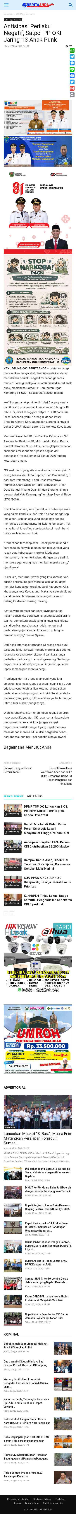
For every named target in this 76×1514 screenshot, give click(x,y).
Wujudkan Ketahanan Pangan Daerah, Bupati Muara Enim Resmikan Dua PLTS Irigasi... (48, 1246)
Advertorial (10, 1127)
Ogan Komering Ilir (12, 814)
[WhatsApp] (72, 50)
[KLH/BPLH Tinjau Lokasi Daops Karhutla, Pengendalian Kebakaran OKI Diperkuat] (13, 900)
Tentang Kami (32, 1503)
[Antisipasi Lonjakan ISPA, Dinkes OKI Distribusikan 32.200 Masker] (13, 846)
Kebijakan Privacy (42, 1499)
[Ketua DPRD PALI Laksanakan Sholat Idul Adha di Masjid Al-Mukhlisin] (13, 1301)
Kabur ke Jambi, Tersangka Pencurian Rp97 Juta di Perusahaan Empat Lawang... (26, 1403)
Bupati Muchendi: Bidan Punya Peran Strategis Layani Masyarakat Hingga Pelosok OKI (46, 828)
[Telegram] (72, 57)
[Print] (72, 94)
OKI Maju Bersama (25, 13)
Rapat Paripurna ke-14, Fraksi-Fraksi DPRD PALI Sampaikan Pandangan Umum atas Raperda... (47, 1227)
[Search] (71, 5)
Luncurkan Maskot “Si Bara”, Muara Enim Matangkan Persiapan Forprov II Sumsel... (38, 1138)
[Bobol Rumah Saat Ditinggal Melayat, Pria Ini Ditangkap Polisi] (63, 1348)
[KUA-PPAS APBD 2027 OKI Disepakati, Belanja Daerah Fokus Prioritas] (13, 882)
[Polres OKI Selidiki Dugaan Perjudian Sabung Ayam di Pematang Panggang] (63, 1459)
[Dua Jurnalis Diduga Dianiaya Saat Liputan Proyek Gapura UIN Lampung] (63, 1366)
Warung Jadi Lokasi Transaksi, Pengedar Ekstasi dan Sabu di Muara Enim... (26, 1383)
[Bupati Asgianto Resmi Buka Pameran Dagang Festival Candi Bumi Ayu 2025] (13, 1210)
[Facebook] (72, 76)
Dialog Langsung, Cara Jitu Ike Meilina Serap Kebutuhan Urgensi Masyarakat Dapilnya (48, 1172)
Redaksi (17, 1503)
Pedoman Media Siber (18, 1499)
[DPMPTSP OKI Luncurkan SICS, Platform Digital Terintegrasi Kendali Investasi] (13, 810)
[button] (6, 5)
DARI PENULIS (34, 796)
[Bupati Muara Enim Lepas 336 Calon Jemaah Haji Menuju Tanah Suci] (13, 1318)
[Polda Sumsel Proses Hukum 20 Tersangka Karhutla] (63, 1477)
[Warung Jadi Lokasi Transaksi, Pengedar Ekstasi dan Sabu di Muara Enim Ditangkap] (63, 1384)
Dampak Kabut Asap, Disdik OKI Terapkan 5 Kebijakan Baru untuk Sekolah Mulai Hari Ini (47, 864)
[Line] (72, 69)
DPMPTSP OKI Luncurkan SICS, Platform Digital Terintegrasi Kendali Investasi (46, 811)
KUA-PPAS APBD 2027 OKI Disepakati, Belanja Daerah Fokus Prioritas (47, 882)
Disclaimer (60, 1499)
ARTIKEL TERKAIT (13, 796)
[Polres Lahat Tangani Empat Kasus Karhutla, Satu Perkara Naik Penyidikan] (63, 1423)
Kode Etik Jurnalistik (53, 1503)
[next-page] (12, 913)
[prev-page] (6, 913)
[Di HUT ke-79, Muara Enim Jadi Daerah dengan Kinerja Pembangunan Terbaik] (13, 1192)
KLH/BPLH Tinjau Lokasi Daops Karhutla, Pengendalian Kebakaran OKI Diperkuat (48, 900)
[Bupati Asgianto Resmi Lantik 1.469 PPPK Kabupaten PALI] (13, 1265)
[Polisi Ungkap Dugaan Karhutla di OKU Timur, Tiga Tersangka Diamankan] (63, 1441)
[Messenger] (72, 63)
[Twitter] (72, 82)
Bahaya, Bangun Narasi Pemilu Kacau (17, 770)
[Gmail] (72, 88)
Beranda (8, 13)
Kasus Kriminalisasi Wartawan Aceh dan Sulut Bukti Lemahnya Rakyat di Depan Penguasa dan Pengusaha (56, 775)
